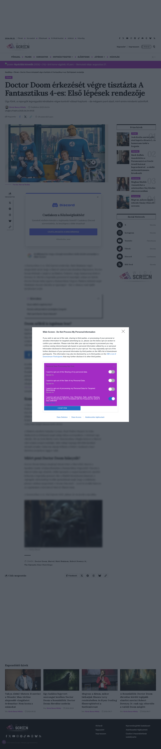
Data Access (76, 417)
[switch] (111, 371)
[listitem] (80, 366)
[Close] (124, 332)
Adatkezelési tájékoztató (94, 417)
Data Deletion (62, 417)
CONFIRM (62, 408)
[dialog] (80, 374)
